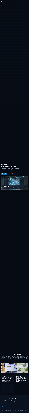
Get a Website (4, 173)
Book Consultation (11, 173)
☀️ (14, 1)
